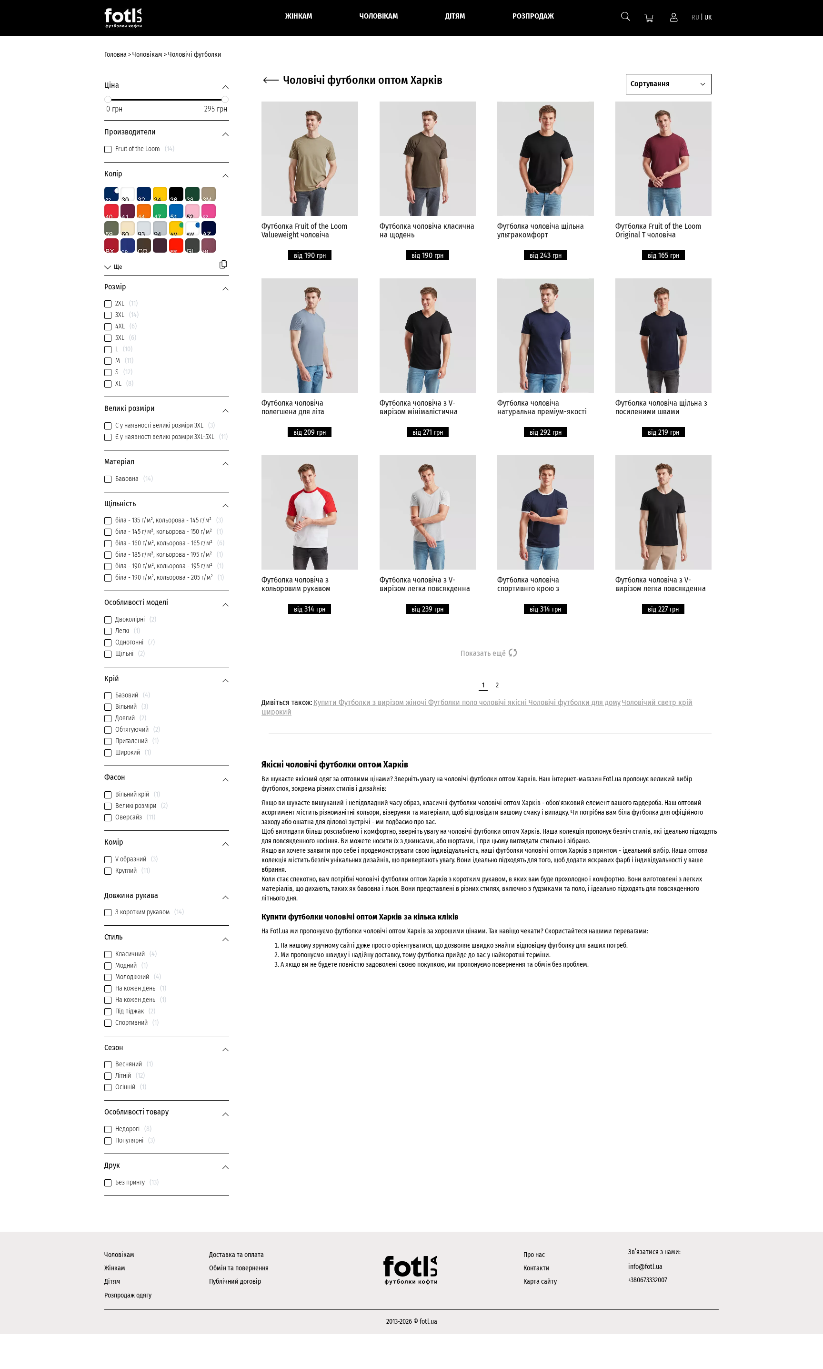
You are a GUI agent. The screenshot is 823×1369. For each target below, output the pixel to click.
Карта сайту (540, 1281)
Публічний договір (235, 1281)
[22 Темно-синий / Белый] (111, 194)
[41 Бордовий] (127, 211)
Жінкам (114, 1268)
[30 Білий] (127, 194)
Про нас (534, 1255)
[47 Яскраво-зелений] (160, 211)
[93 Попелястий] (144, 228)
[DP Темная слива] (160, 245)
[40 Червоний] (111, 211)
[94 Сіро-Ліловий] (160, 228)
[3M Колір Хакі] (208, 194)
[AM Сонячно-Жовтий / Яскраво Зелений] (176, 228)
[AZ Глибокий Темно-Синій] (208, 228)
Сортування (650, 83)
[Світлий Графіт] (192, 245)
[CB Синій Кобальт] (127, 245)
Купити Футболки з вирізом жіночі (370, 702)
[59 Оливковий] (111, 228)
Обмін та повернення (239, 1268)
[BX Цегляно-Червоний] (111, 245)
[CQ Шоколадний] (144, 245)
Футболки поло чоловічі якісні (478, 702)
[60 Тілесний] (127, 228)
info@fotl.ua (645, 1267)
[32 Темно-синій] (144, 194)
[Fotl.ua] (133, 20)
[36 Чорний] (176, 194)
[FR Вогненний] (176, 245)
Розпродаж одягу (127, 1295)
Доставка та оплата (236, 1255)
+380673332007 (647, 1280)
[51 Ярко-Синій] (176, 211)
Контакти (536, 1268)
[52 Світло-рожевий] (192, 211)
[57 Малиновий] (208, 211)
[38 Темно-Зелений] (192, 194)
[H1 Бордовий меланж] (208, 245)
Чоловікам (119, 1255)
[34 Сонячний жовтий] (160, 194)
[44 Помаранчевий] (144, 211)
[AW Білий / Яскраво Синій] (192, 228)
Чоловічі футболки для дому (575, 702)
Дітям (112, 1281)
